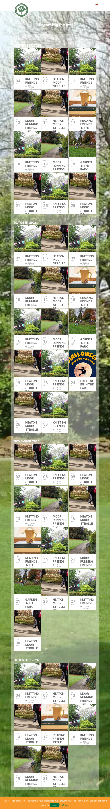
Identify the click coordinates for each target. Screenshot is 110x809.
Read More (64, 805)
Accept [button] (54, 805)
